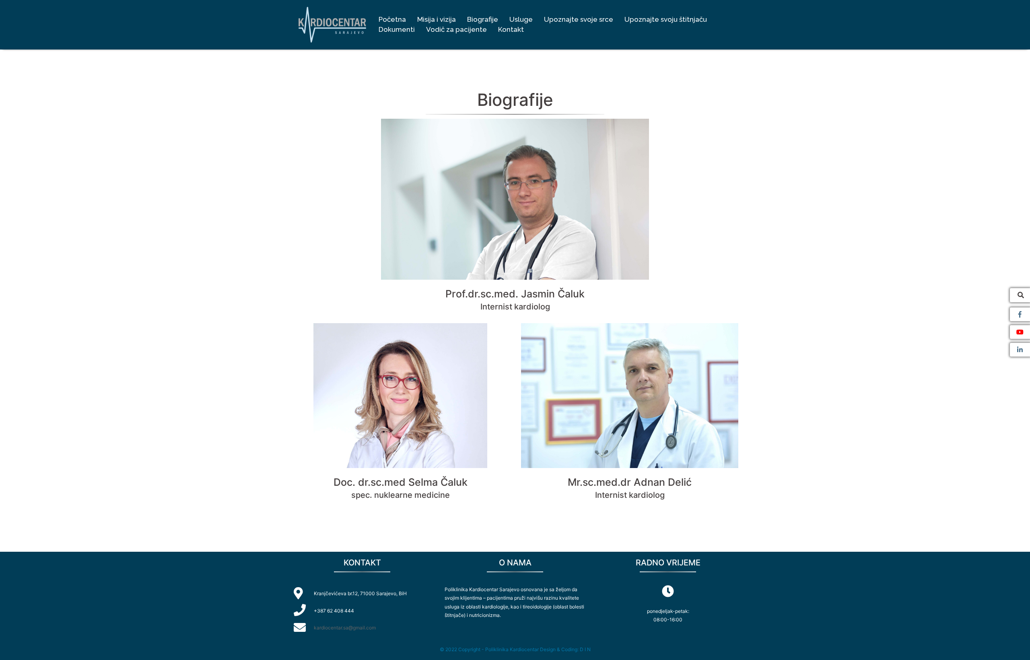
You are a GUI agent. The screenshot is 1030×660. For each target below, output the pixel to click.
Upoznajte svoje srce (578, 19)
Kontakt (511, 29)
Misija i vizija (436, 19)
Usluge (521, 19)
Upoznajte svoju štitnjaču (665, 19)
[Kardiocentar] (332, 24)
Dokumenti (397, 29)
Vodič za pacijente (456, 29)
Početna (392, 19)
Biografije (482, 19)
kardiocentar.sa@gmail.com (345, 628)
